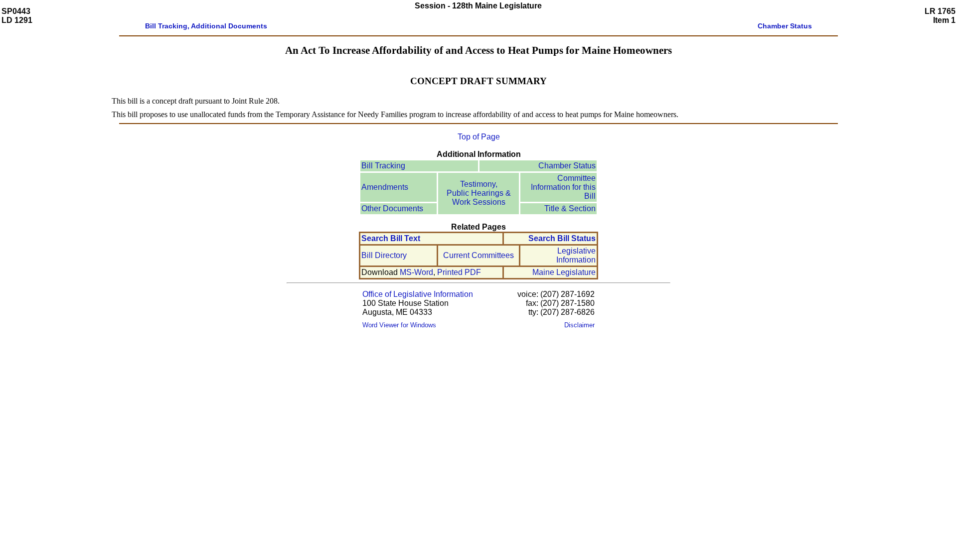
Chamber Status (567, 165)
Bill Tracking (383, 165)
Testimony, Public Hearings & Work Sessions (479, 193)
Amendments (384, 187)
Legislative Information (576, 255)
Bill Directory (384, 255)
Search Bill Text (390, 238)
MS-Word (416, 272)
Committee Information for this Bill (563, 187)
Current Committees (478, 255)
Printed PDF (459, 272)
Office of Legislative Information (417, 294)
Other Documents (392, 208)
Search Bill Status (562, 238)
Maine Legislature (564, 272)
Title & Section (570, 208)
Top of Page (479, 137)
